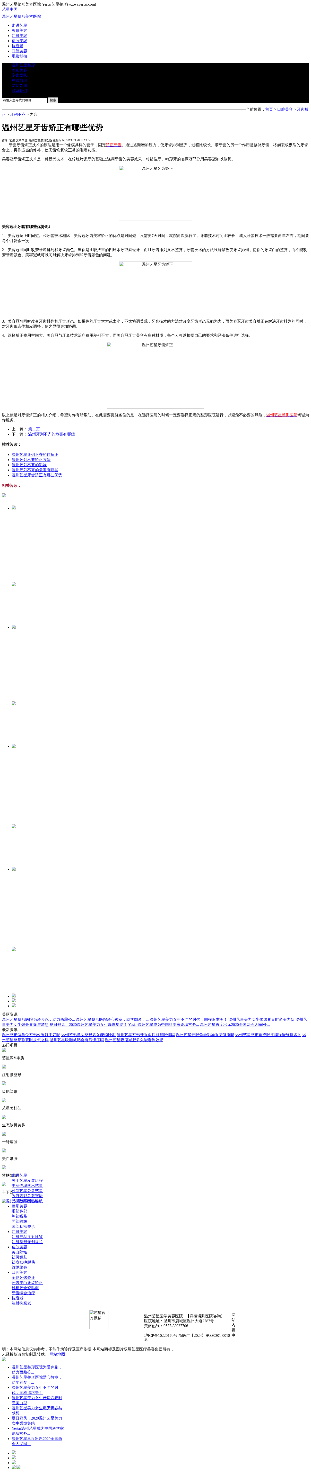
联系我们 (19, 91)
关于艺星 (19, 1180)
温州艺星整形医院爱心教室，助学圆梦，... (112, 1019)
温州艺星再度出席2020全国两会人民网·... (235, 1025)
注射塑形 (19, 1242)
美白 (15, 1252)
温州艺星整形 (23, 65)
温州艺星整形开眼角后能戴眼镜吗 (146, 1035)
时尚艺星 (19, 1191)
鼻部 (23, 1211)
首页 (269, 109)
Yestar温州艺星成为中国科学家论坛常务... (163, 1025)
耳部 (15, 1226)
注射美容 (19, 36)
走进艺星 (19, 25)
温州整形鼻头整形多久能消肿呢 (88, 1035)
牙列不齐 (18, 114)
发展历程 (35, 1180)
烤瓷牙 (29, 1278)
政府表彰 (19, 1196)
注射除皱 (35, 1237)
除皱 (23, 1221)
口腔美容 (19, 51)
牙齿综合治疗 (23, 1293)
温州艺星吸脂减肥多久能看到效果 (134, 1040)
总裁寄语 (35, 1196)
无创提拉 (35, 1242)
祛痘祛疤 (19, 1262)
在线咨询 (19, 80)
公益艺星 (35, 1191)
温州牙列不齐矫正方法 (31, 460)
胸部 (15, 1216)
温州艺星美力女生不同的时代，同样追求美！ (188, 1019)
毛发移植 (19, 56)
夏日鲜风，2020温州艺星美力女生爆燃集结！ (88, 1025)
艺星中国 (9, 9)
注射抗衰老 (21, 1303)
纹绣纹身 (19, 1267)
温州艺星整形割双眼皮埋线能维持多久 (268, 1035)
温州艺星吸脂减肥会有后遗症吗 (77, 1040)
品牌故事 (19, 1201)
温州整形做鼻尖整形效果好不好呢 (31, 1035)
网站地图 (57, 1354)
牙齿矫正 (35, 1283)
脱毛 (31, 1262)
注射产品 (19, 1237)
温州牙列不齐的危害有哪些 (51, 434)
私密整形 (27, 1226)
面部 (15, 1221)
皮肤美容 (19, 41)
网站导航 (19, 85)
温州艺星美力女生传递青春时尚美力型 (261, 1019)
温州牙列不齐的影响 (29, 465)
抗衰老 (17, 46)
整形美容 (19, 30)
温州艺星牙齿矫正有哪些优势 (37, 475)
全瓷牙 (17, 1278)
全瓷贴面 (31, 1288)
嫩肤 (23, 1257)
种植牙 (17, 1288)
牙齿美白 (19, 1283)
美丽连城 (19, 1186)
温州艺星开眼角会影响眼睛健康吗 (205, 1035)
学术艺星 (35, 1186)
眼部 (15, 1211)
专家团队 (19, 75)
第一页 (34, 429)
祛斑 (15, 1257)
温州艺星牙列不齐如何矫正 (35, 454)
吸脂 (23, 1216)
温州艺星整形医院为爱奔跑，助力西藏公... (38, 1019)
